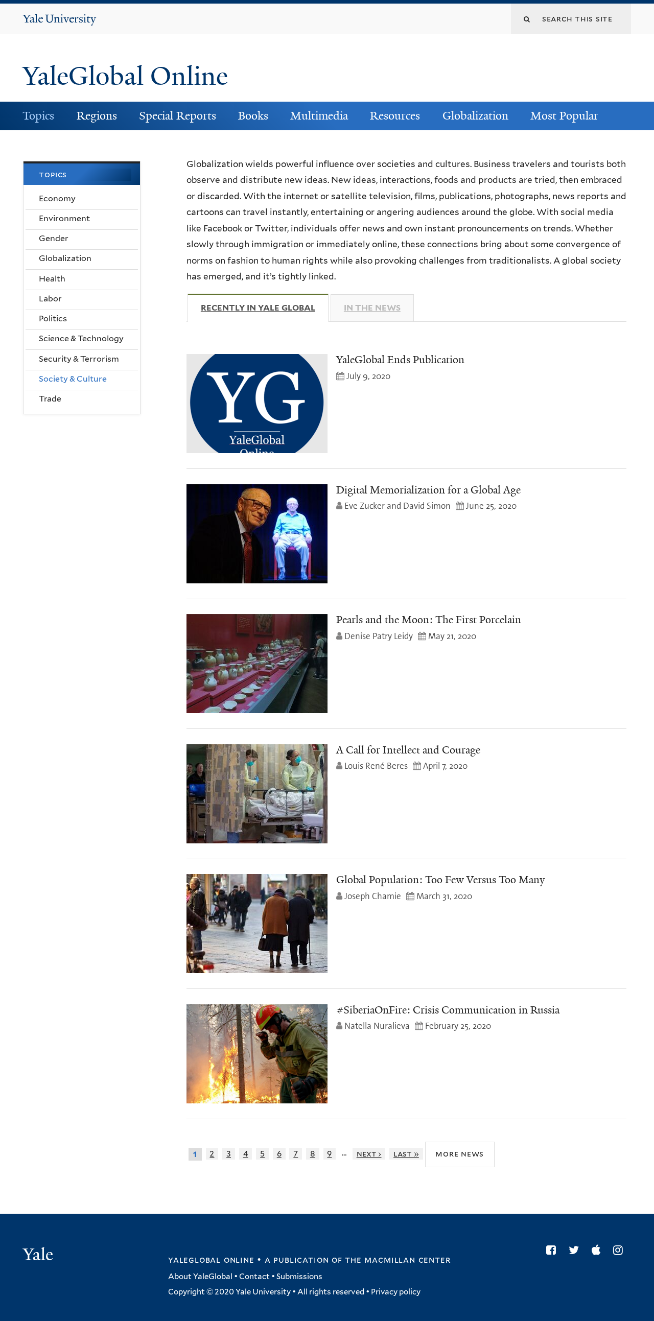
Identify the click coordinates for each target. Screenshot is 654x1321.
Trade (50, 399)
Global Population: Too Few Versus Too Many (440, 879)
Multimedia (319, 115)
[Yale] (39, 1255)
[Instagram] (620, 1250)
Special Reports (177, 115)
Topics (38, 115)
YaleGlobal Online (125, 76)
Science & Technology (81, 338)
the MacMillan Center (397, 1260)
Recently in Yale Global (265, 308)
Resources (395, 115)
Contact (254, 1276)
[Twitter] (576, 1250)
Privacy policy (396, 1291)
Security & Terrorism (79, 359)
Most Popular (564, 115)
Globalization (475, 115)
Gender (53, 238)
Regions (97, 115)
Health (52, 279)
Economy (57, 198)
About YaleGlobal (200, 1276)
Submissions (299, 1276)
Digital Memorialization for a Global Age (428, 490)
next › (369, 1154)
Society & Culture (73, 379)
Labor (50, 298)
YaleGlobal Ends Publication (400, 359)
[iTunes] (598, 1250)
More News (459, 1154)
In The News (372, 308)
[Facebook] (553, 1250)
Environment (64, 218)
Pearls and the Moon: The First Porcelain (428, 619)
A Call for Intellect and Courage (408, 750)
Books (253, 115)
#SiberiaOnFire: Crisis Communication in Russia (447, 1010)
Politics (53, 318)
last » (406, 1154)
